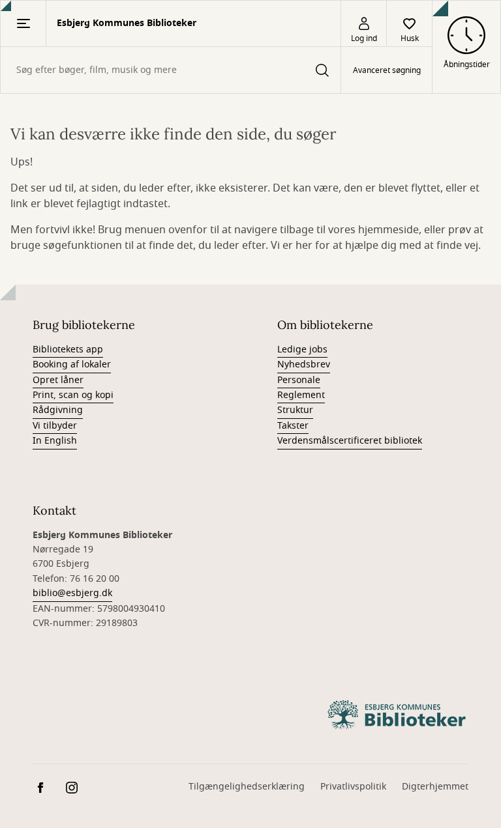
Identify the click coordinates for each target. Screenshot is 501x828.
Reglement (301, 395)
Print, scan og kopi (73, 395)
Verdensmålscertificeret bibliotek (349, 441)
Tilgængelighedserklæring (247, 786)
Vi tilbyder (55, 426)
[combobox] (171, 70)
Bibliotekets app (68, 349)
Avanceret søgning (387, 70)
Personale (298, 380)
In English (55, 441)
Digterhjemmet (435, 786)
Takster (293, 426)
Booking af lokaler (72, 364)
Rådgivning (58, 410)
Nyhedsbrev (303, 364)
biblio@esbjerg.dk (72, 593)
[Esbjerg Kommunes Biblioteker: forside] (396, 715)
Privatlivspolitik (353, 786)
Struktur (295, 410)
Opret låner (58, 380)
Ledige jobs (302, 349)
